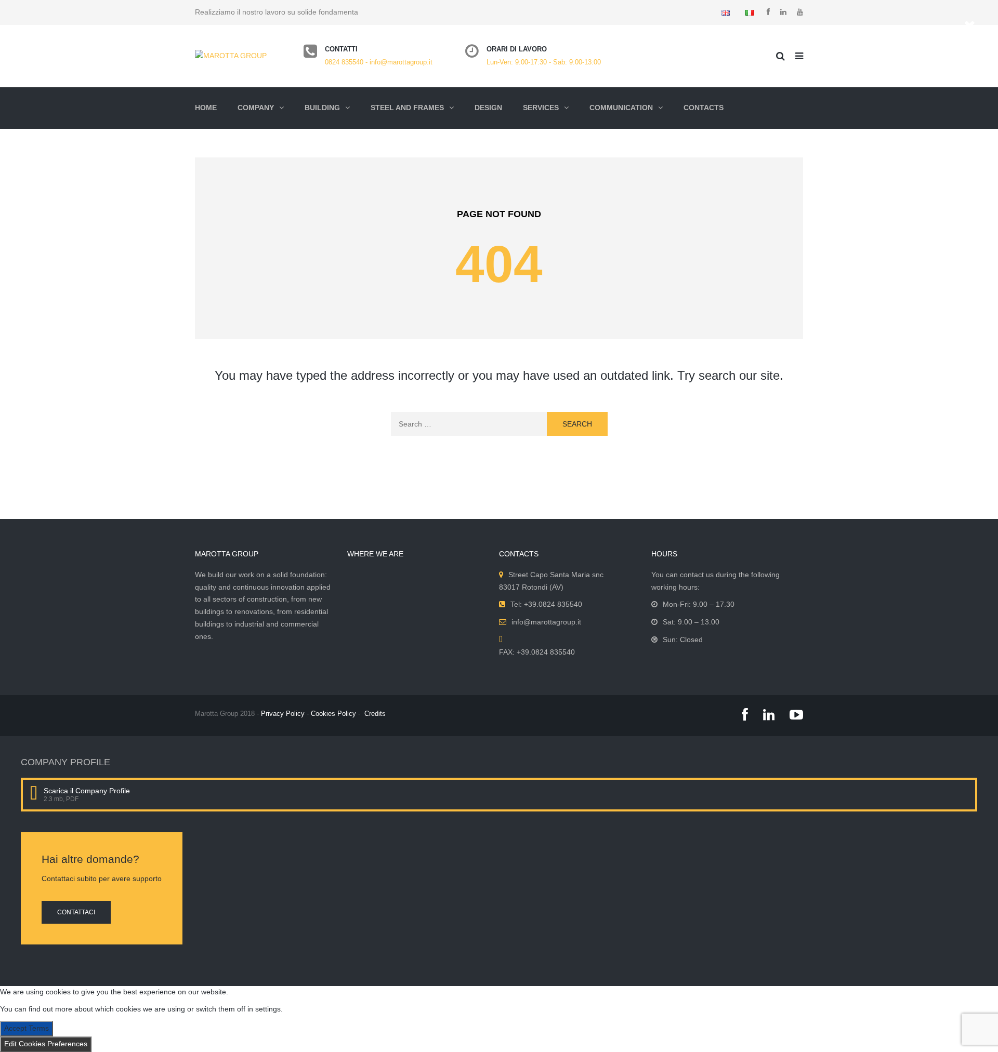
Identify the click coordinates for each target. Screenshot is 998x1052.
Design (488, 107)
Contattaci (76, 912)
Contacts (704, 107)
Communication (621, 107)
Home (206, 107)
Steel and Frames (407, 107)
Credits (375, 713)
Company (256, 107)
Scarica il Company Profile (87, 791)
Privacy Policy (283, 713)
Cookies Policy (333, 713)
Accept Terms (26, 1028)
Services (541, 107)
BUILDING (322, 107)
